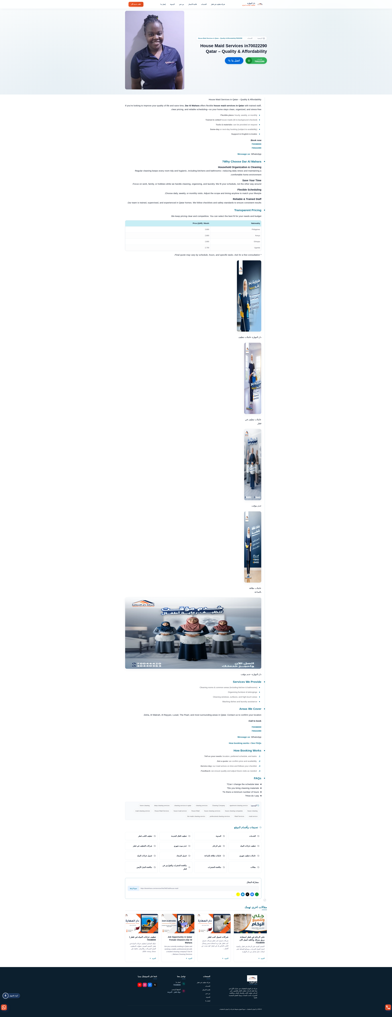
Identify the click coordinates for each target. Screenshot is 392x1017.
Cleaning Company (218, 805)
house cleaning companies (234, 811)
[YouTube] (140, 985)
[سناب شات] (238, 894)
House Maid (195, 811)
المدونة (172, 4)
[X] (155, 985)
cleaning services (202, 805)
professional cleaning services (220, 816)
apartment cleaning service (239, 805)
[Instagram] (145, 985)
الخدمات (204, 4)
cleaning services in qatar (182, 805)
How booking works (239, 743)
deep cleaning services (162, 805)
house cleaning (252, 811)
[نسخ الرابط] (233, 894)
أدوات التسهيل (13, 996)
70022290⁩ (256, 148)
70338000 (256, 144)
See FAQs (256, 743)
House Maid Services (162, 811)
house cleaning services (212, 811)
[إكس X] (247, 894)
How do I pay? (252, 796)
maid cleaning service (142, 811)
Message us (244, 154)
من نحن (181, 4)
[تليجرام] (243, 894)
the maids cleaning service (196, 816)
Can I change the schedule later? (243, 784)
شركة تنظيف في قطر (218, 4)
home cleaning (145, 805)
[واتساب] (257, 894)
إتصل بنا (163, 4)
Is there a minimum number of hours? (240, 792)
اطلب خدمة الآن (136, 4)
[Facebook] (150, 985)
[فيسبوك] (252, 894)
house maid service (180, 811)
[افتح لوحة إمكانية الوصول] (5, 996)
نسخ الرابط (133, 888)
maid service (253, 816)
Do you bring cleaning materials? (243, 788)
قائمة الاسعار (192, 4)
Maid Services (239, 816)
